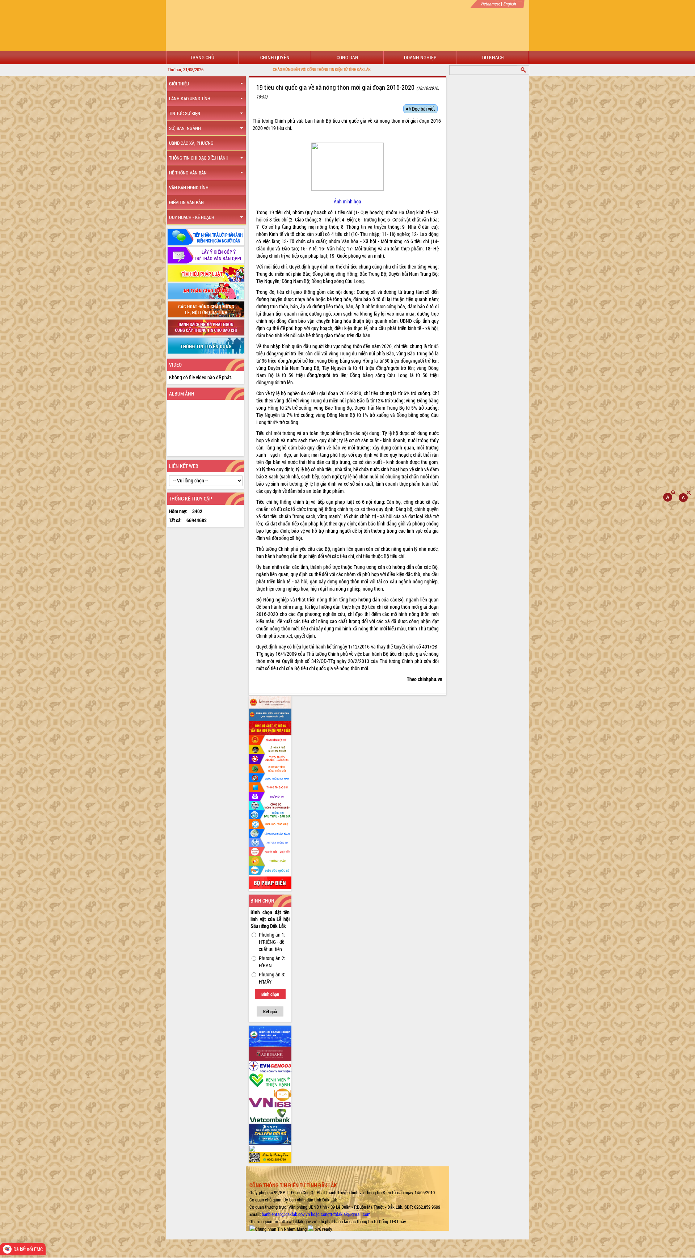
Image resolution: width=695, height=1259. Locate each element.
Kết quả (270, 1011)
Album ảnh (181, 393)
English (509, 4)
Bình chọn (270, 994)
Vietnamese (490, 4)
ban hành (314, 120)
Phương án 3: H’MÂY (272, 978)
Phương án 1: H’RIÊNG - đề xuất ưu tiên (272, 941)
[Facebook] (270, 701)
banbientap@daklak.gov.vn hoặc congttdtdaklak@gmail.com (316, 1214)
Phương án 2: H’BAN (272, 962)
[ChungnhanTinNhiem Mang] (278, 1228)
